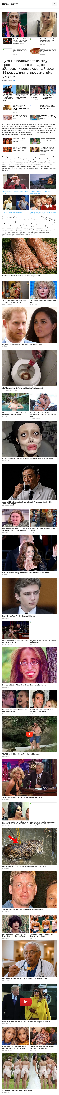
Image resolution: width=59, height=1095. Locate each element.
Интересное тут (10, 4)
